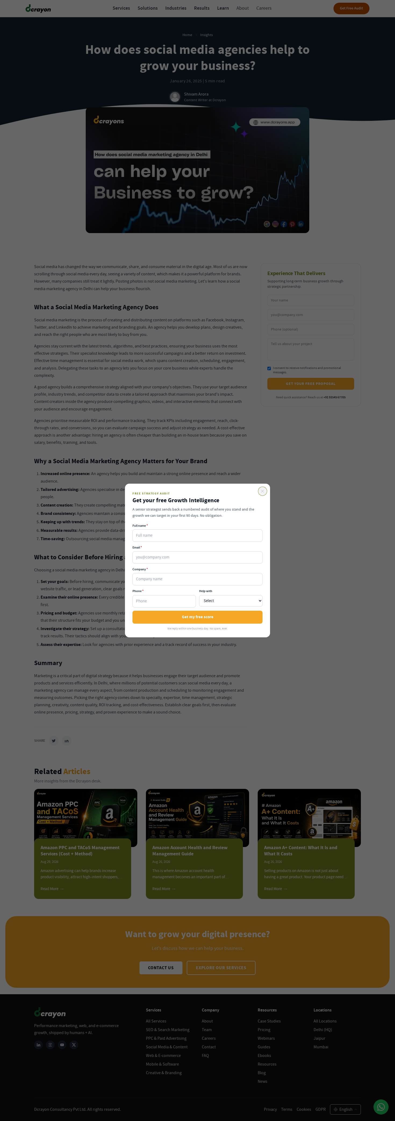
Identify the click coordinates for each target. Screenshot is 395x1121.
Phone (137, 591)
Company (140, 569)
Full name (140, 525)
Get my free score (197, 617)
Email (137, 547)
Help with (205, 591)
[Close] (262, 491)
